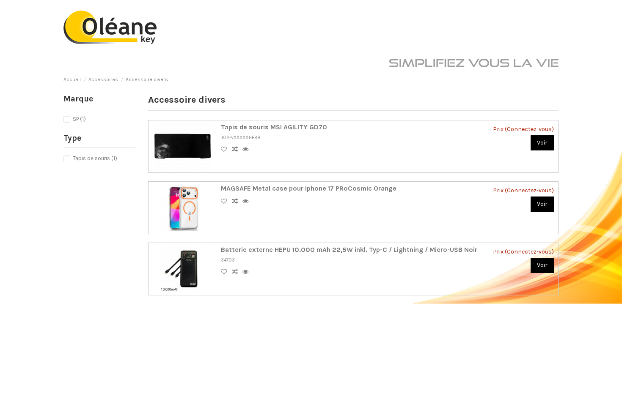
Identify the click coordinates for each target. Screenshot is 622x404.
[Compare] (237, 149)
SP (79, 119)
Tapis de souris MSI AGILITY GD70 (274, 127)
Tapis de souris (95, 158)
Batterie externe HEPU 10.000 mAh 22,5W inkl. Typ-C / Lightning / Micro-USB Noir (349, 250)
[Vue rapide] (247, 149)
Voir (542, 142)
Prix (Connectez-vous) (523, 129)
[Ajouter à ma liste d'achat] (226, 149)
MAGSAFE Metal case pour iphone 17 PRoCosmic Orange (308, 188)
